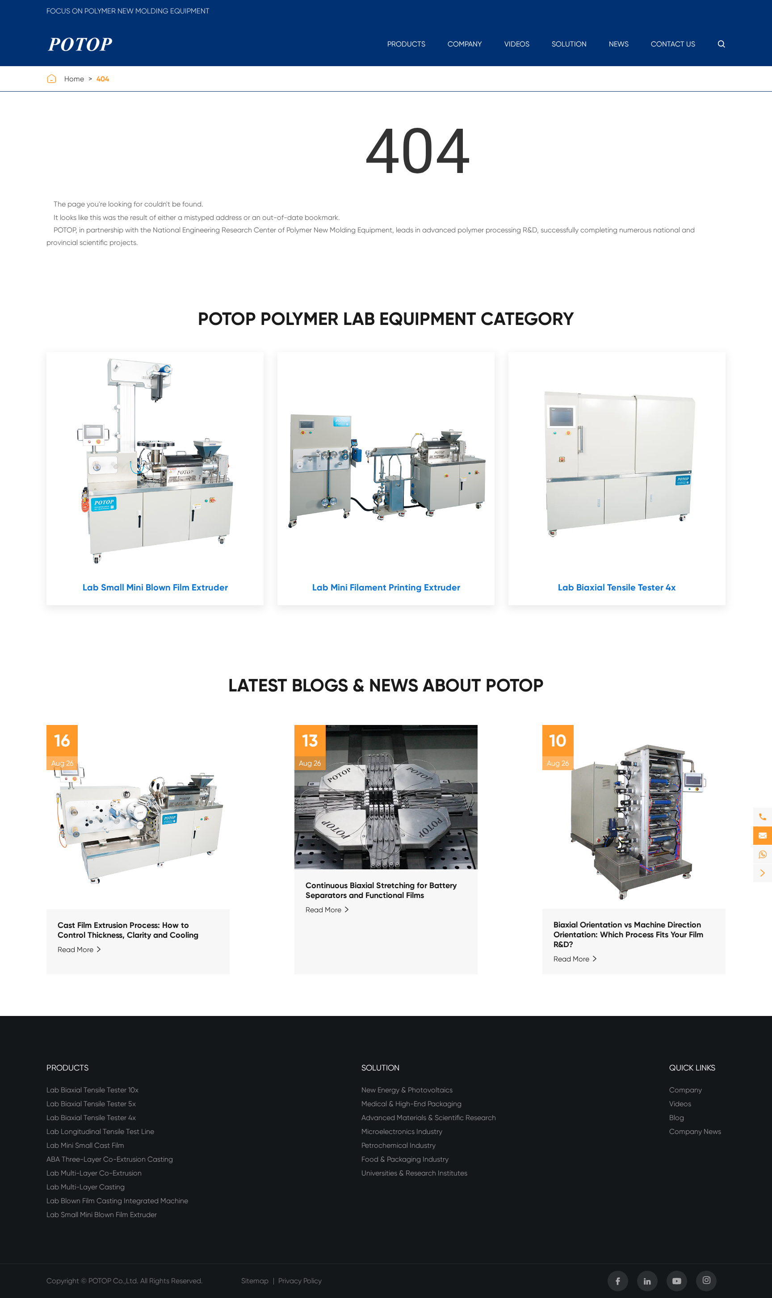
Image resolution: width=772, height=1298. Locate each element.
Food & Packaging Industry (405, 1159)
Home (74, 79)
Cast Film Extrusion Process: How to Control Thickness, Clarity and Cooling (128, 930)
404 (102, 79)
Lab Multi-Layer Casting (85, 1187)
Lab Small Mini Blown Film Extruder (155, 587)
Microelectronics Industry (401, 1131)
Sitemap (255, 1281)
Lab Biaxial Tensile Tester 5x (91, 1104)
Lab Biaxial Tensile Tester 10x (92, 1090)
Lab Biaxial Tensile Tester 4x (617, 587)
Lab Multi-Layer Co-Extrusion (94, 1173)
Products (406, 44)
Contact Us (673, 44)
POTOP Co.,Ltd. (113, 1281)
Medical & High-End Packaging (411, 1104)
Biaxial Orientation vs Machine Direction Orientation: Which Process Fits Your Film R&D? (628, 934)
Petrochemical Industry (398, 1145)
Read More (80, 949)
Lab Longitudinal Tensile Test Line (100, 1131)
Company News (695, 1131)
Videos (516, 44)
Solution (569, 44)
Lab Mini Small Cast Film (85, 1145)
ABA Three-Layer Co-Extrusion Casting (109, 1159)
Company (465, 44)
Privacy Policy (300, 1281)
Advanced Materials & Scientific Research (428, 1117)
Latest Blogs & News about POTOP (386, 685)
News (619, 44)
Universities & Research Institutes (414, 1173)
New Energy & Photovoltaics (407, 1090)
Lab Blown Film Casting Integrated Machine (117, 1201)
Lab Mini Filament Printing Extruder (386, 587)
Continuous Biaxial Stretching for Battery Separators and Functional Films (381, 890)
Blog (676, 1117)
